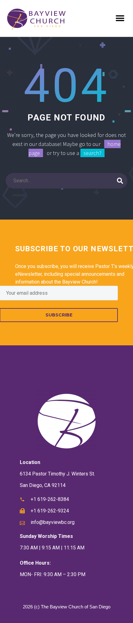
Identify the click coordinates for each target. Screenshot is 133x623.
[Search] (120, 181)
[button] (120, 18)
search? (92, 153)
